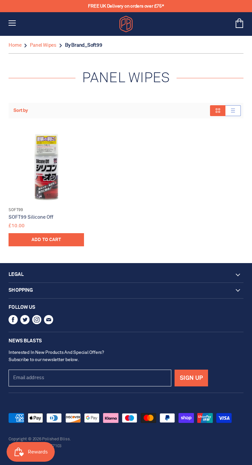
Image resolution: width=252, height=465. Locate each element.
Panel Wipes (43, 45)
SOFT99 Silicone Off (31, 217)
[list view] (233, 110)
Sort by (20, 110)
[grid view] (217, 110)
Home (15, 45)
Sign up (191, 378)
